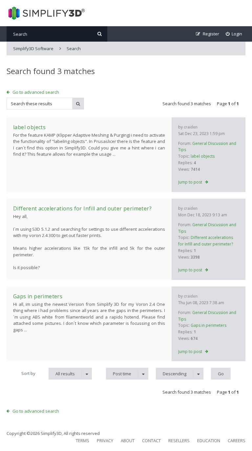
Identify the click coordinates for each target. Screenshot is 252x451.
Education (208, 440)
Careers (236, 440)
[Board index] (46, 13)
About (128, 440)
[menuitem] (234, 34)
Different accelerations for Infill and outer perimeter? (82, 208)
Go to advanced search (35, 92)
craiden (191, 127)
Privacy (105, 440)
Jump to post (190, 182)
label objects (203, 156)
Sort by (28, 373)
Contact (151, 440)
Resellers (179, 440)
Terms (82, 440)
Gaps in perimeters (208, 325)
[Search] (99, 34)
